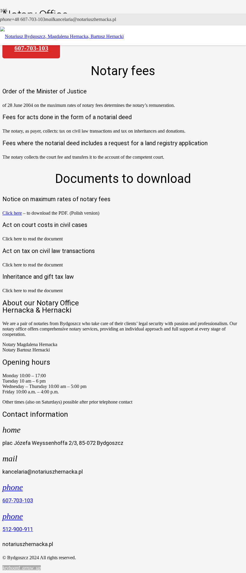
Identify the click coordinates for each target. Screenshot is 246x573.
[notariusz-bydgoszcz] (62, 36)
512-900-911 (17, 529)
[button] (21, 567)
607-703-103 (17, 500)
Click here (12, 213)
